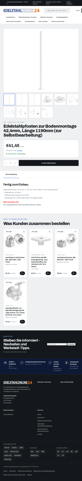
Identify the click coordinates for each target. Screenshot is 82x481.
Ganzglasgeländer (62, 17)
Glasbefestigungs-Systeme (27, 17)
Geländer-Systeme (46, 17)
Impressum (40, 417)
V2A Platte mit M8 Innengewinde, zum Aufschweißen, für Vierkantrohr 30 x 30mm (39, 262)
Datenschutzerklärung (44, 421)
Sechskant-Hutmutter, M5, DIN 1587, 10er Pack (15, 259)
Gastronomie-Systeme (13, 21)
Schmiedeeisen (30, 21)
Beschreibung (11, 174)
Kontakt (39, 434)
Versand (19, 150)
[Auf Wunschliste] (24, 231)
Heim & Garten (43, 21)
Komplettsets (10, 17)
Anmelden (71, 344)
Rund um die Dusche (57, 21)
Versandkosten (8, 414)
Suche (39, 414)
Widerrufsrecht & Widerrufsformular (43, 430)
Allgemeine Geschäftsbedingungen (44, 425)
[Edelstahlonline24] (21, 10)
